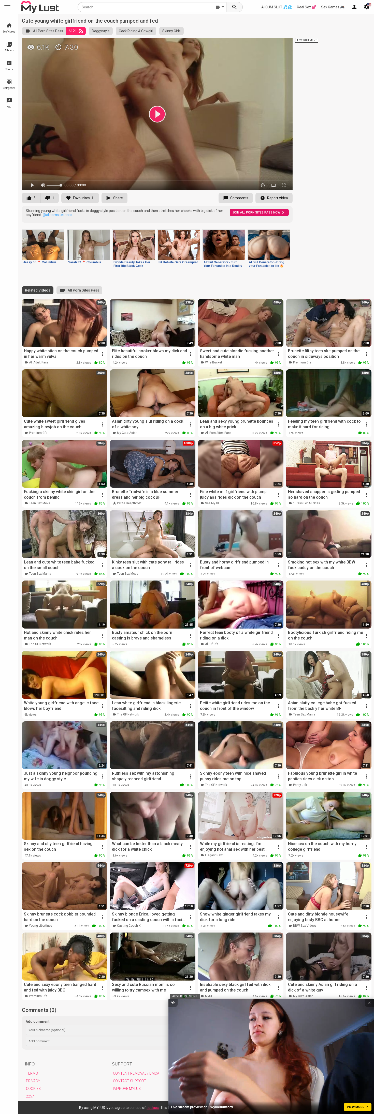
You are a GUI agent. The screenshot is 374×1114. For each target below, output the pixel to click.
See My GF (212, 503)
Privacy (33, 1081)
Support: (122, 1064)
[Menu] (354, 7)
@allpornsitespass (57, 215)
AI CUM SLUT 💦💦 (276, 7)
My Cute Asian (127, 433)
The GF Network (40, 644)
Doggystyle (101, 31)
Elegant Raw (214, 855)
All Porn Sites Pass (48, 31)
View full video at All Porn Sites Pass (228, 44)
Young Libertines (40, 925)
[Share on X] (283, 44)
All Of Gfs (211, 644)
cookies (153, 1108)
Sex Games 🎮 (332, 7)
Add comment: (38, 1021)
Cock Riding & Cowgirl (136, 31)
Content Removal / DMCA (136, 1073)
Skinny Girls (171, 31)
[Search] (234, 7)
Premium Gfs (302, 362)
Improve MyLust (128, 1089)
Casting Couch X (129, 925)
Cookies (33, 1089)
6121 (73, 31)
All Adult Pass (39, 362)
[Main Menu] (7, 7)
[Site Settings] (367, 7)
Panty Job (300, 785)
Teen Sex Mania (40, 573)
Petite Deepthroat (129, 503)
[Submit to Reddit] (272, 44)
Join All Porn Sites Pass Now (256, 212)
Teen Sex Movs (39, 503)
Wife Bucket (213, 362)
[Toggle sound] (173, 1003)
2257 (30, 1096)
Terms (32, 1073)
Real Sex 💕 (306, 7)
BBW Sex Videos (305, 925)
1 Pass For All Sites (306, 503)
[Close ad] (369, 1003)
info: (30, 1064)
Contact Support (129, 1081)
